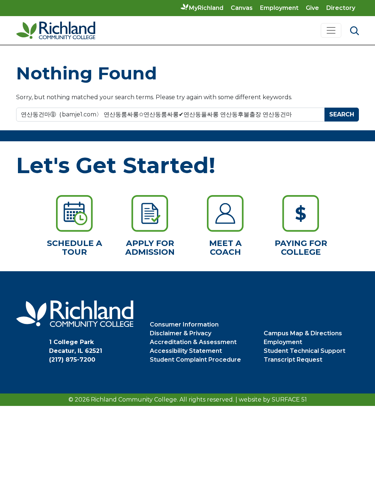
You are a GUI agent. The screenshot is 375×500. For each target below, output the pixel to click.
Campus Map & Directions (303, 333)
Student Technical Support (304, 350)
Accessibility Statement (186, 350)
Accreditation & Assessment (193, 342)
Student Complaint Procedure (195, 359)
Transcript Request (293, 359)
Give (312, 7)
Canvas (242, 7)
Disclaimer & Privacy (180, 333)
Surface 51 (289, 399)
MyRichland (206, 7)
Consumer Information (184, 324)
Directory (340, 7)
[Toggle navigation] (331, 30)
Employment (279, 7)
